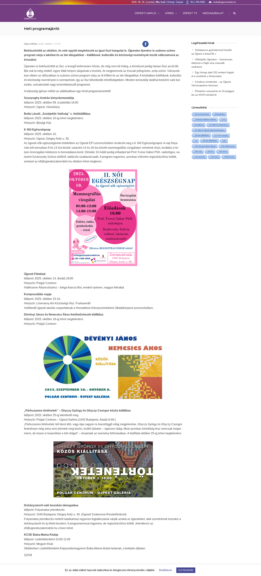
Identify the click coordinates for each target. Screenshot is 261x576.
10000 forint (229, 157)
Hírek (169, 13)
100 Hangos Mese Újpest (205, 146)
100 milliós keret (228, 146)
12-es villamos (202, 135)
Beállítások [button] (165, 570)
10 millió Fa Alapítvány (218, 125)
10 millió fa (199, 125)
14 (196, 141)
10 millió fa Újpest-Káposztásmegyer (209, 130)
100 (224, 141)
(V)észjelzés (220, 114)
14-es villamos (210, 140)
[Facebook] (145, 44)
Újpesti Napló (145, 13)
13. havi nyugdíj (221, 135)
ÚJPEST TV (190, 13)
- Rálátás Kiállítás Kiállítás (205, 119)
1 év (223, 119)
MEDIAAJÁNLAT (213, 13)
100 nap (198, 151)
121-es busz (200, 157)
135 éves (214, 157)
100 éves (223, 151)
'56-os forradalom (202, 114)
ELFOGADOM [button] (185, 570)
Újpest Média (30, 44)
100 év (210, 151)
